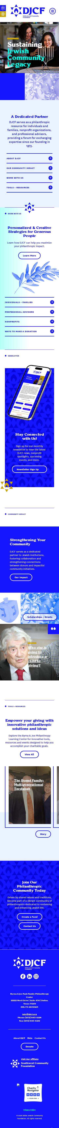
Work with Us (15, 177)
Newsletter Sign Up (28, 469)
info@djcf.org (29, 1014)
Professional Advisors (19, 312)
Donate (30, 1046)
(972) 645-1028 (33, 1018)
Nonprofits (12, 321)
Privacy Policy (29, 1109)
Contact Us (29, 926)
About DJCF (14, 158)
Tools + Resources (18, 187)
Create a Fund (30, 916)
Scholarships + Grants (39, 617)
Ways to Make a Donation (21, 331)
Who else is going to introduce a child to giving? (37, 656)
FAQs (29, 1038)
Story (43, 834)
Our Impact (21, 577)
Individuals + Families (19, 302)
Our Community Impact (21, 168)
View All (29, 754)
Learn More (29, 255)
